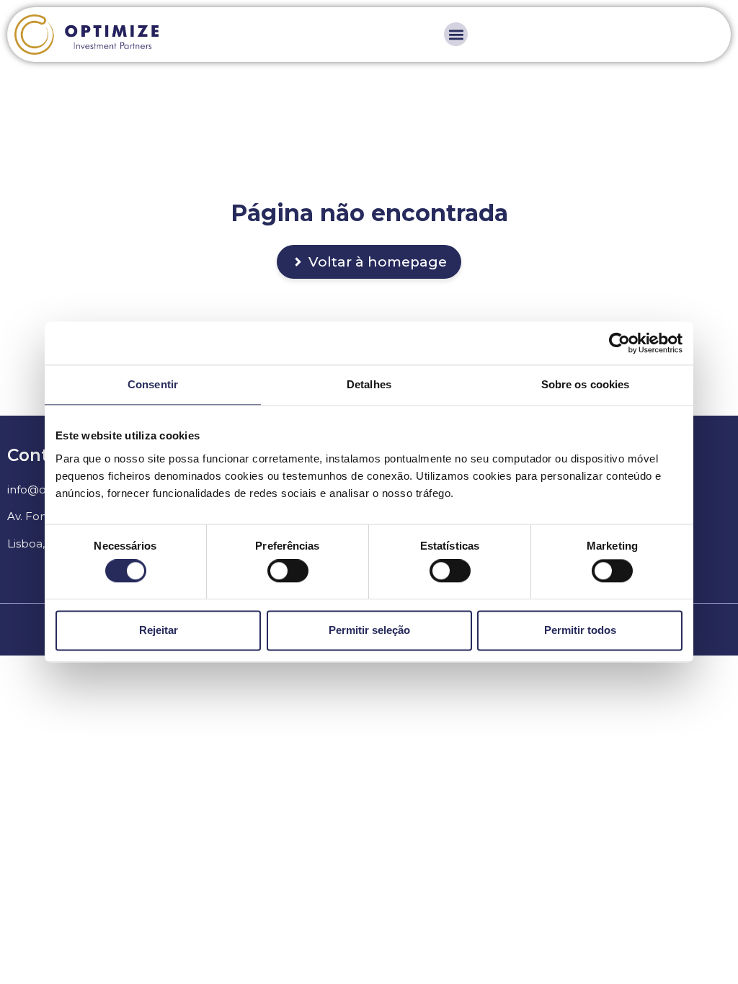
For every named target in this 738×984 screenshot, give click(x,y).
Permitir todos (580, 630)
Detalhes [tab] (369, 384)
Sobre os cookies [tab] (585, 384)
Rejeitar (158, 630)
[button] (456, 34)
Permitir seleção (369, 630)
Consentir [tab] (153, 384)
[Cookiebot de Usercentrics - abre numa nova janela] (619, 343)
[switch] (287, 571)
